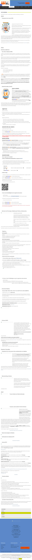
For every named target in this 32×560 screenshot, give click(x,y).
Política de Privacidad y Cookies (15, 546)
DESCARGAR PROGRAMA (16, 440)
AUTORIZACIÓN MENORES (15, 196)
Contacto (26, 6)
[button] (1, 5)
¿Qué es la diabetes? (5, 6)
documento (25, 42)
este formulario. (14, 339)
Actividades (2, 547)
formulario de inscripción (14, 504)
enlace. (13, 304)
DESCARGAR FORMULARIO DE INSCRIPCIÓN (16, 430)
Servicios (2, 546)
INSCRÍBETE (16, 474)
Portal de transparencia (14, 547)
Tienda (28, 6)
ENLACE (21, 158)
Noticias (22, 6)
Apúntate (27, 3)
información (8, 42)
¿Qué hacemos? (11, 6)
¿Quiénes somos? (17, 6)
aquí (17, 558)
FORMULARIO (18, 258)
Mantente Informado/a (25, 547)
